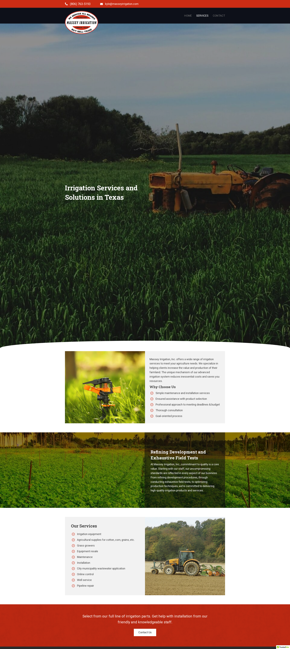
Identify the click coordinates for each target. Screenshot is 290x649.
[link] (188, 16)
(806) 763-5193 (80, 4)
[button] (145, 632)
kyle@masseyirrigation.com (122, 3)
